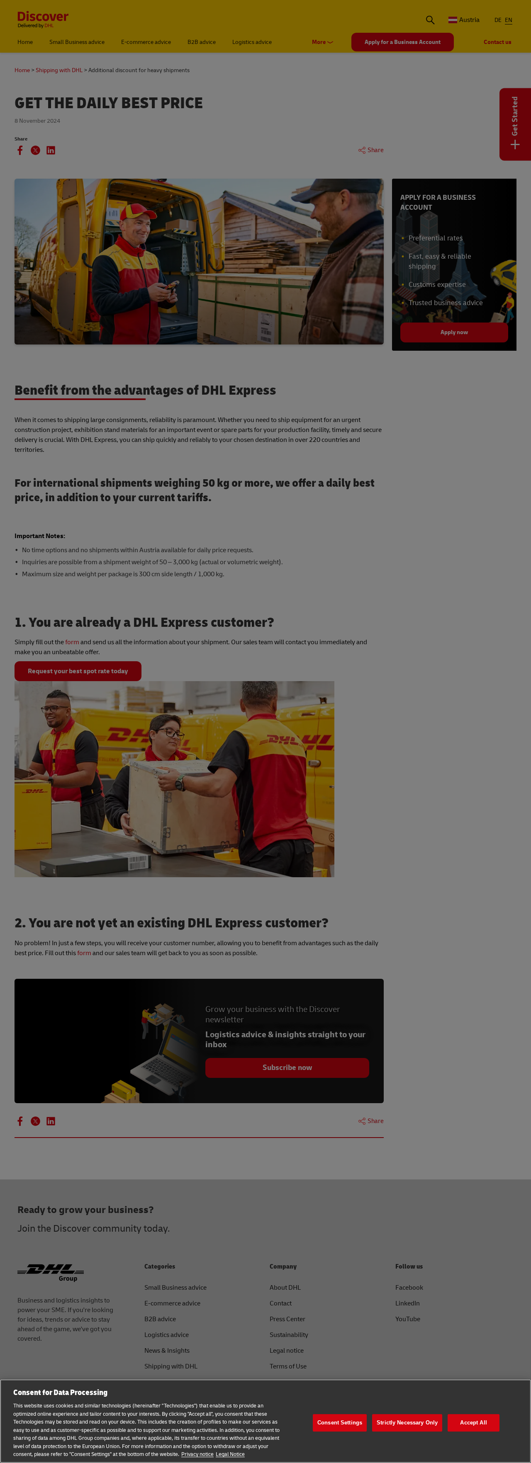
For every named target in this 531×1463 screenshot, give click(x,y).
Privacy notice (197, 1454)
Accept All (473, 1422)
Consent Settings (339, 1422)
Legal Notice (230, 1454)
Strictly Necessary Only (407, 1422)
